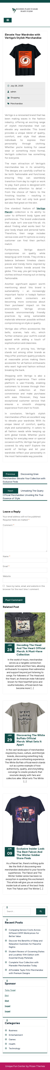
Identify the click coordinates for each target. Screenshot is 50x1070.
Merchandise (16, 103)
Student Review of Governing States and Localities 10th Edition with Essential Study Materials (26, 954)
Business (13, 1030)
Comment (8, 525)
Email (6, 566)
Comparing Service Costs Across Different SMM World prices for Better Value (25, 933)
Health (12, 1044)
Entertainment (16, 1035)
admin (13, 91)
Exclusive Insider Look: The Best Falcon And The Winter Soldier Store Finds (31, 853)
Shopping (15, 97)
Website (7, 576)
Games (12, 1039)
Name (6, 556)
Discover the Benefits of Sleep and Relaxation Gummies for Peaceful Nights (25, 943)
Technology (14, 1048)
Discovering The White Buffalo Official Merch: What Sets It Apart (31, 740)
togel (7, 1006)
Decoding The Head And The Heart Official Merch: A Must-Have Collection (31, 649)
